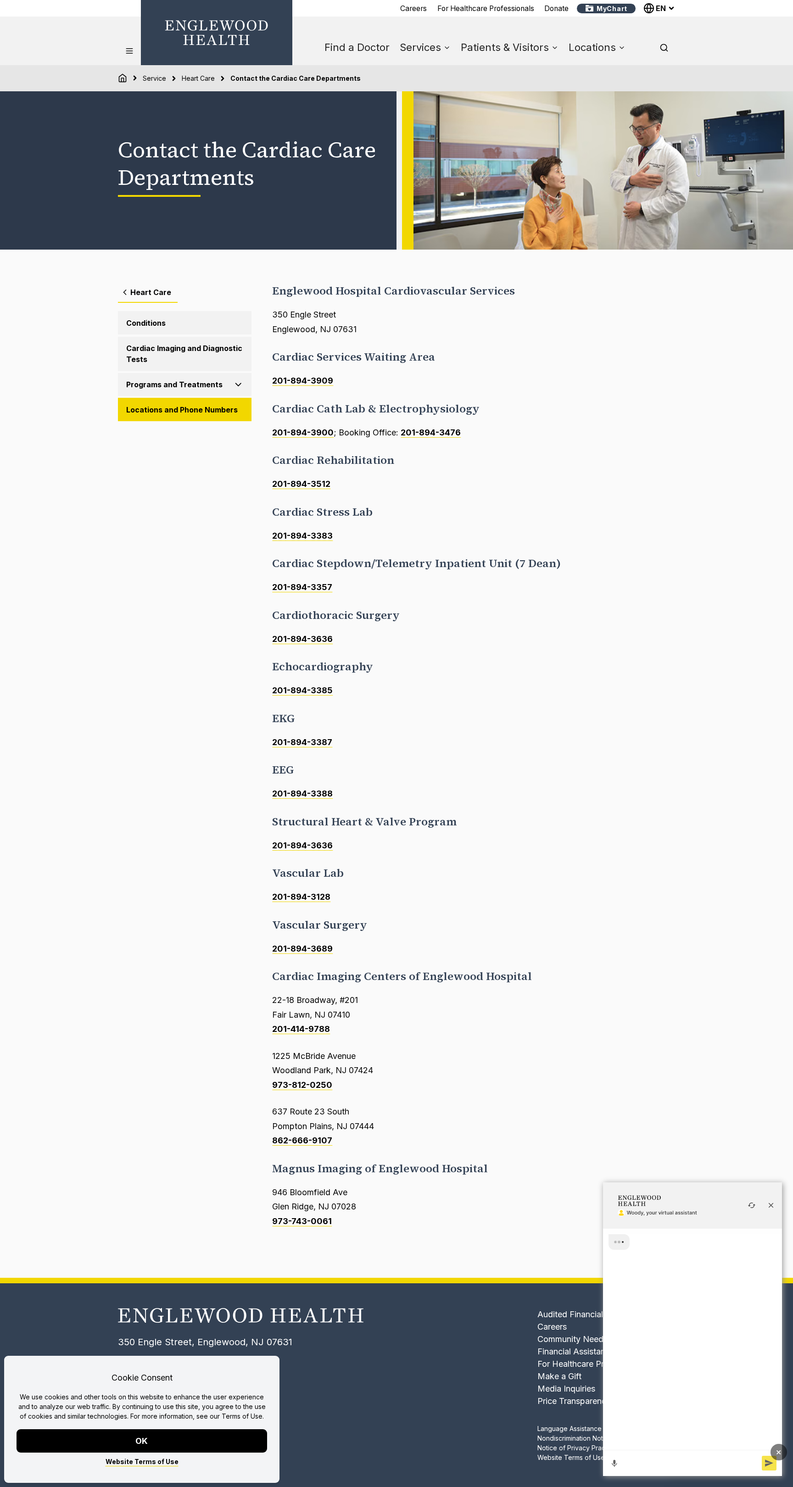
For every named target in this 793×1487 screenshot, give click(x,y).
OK (142, 1441)
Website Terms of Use (142, 1461)
